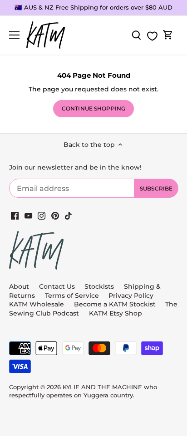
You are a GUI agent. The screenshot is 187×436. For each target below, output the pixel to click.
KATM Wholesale (36, 304)
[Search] (136, 35)
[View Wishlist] (152, 36)
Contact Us (57, 286)
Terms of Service (73, 295)
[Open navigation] (14, 35)
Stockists (99, 286)
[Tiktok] (68, 215)
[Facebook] (15, 215)
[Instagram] (41, 215)
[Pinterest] (55, 215)
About (19, 286)
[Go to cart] (167, 35)
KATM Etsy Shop (115, 313)
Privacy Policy (130, 295)
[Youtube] (28, 215)
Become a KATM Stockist (115, 304)
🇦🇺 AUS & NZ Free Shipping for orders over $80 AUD (93, 7)
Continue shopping (93, 108)
